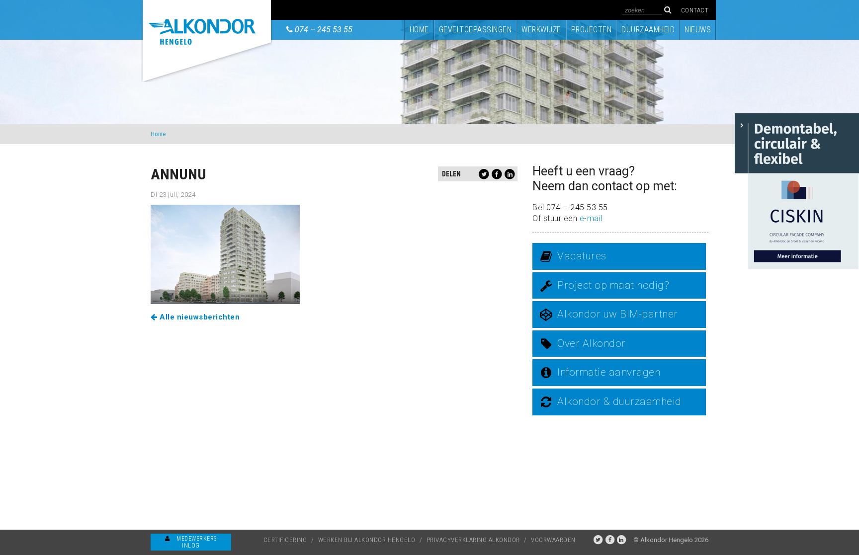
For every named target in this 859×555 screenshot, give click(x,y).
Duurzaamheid (648, 29)
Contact (695, 10)
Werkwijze (541, 29)
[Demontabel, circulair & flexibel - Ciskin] (797, 190)
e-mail (591, 218)
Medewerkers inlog (196, 542)
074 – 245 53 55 (323, 29)
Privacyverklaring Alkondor (473, 540)
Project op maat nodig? (613, 285)
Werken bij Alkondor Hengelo (367, 540)
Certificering (285, 540)
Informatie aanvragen (608, 372)
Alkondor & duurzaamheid (619, 401)
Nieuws (698, 29)
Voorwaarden (553, 540)
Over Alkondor (591, 343)
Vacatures (581, 256)
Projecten (591, 29)
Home (419, 29)
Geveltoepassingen (475, 29)
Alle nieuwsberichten (199, 317)
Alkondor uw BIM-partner (617, 314)
